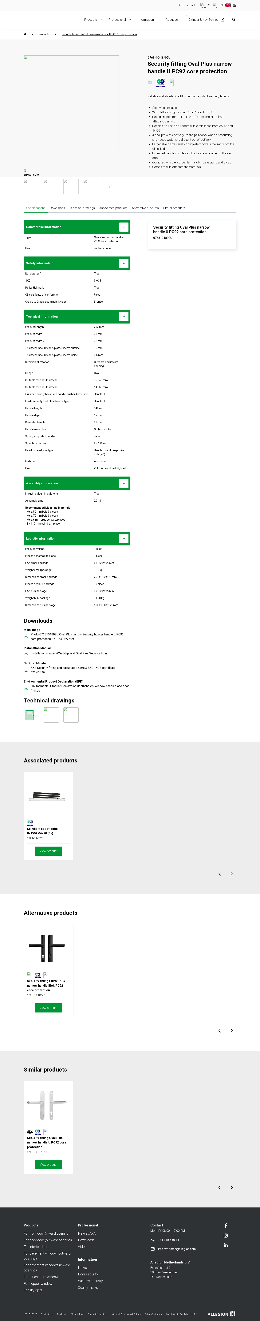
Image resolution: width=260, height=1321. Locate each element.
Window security (90, 1281)
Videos (83, 1247)
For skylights (33, 1290)
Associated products (113, 208)
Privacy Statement (154, 1314)
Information (146, 19)
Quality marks (88, 1287)
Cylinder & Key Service (207, 19)
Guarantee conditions (98, 1314)
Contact (190, 5)
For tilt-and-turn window (41, 1277)
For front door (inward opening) (46, 1233)
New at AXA (87, 1233)
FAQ (180, 5)
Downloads (57, 208)
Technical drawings (82, 208)
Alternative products (145, 208)
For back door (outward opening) (48, 1240)
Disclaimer (62, 1314)
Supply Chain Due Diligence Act (181, 1314)
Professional (117, 19)
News (82, 1268)
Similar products (174, 208)
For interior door (36, 1247)
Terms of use (77, 1314)
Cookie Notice (47, 1314)
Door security (88, 1274)
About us (172, 19)
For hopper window (38, 1283)
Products (90, 19)
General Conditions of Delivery (126, 1314)
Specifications (35, 208)
